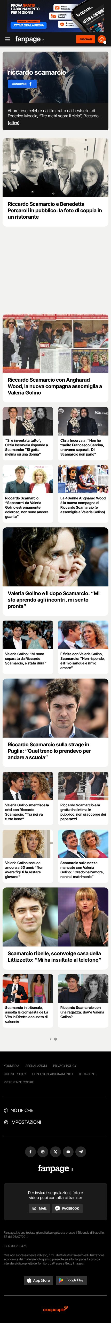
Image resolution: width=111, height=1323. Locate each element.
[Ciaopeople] (55, 1309)
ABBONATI (86, 39)
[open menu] (6, 39)
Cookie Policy (15, 1074)
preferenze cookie (19, 1082)
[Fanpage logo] (29, 39)
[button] (38, 1280)
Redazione (87, 1074)
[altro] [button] (14, 122)
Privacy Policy (64, 1066)
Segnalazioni (36, 1066)
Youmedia (11, 1066)
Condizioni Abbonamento (52, 1074)
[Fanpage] (55, 1169)
